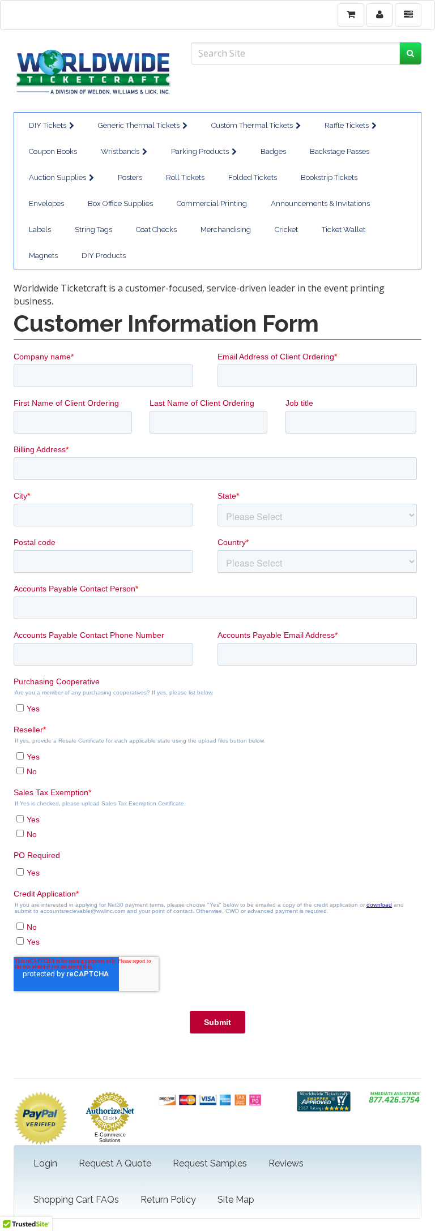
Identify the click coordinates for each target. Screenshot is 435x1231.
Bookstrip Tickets (329, 177)
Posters (130, 177)
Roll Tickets (185, 177)
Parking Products (200, 151)
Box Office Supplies (120, 203)
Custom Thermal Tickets (252, 125)
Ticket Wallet (343, 229)
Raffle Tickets (347, 125)
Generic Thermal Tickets (139, 125)
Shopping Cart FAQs (76, 1199)
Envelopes (46, 203)
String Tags (93, 229)
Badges (273, 151)
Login (45, 1163)
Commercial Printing (212, 203)
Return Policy (168, 1199)
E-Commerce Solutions (110, 1137)
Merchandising (226, 229)
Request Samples (210, 1163)
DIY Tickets (47, 125)
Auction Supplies (57, 177)
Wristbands (120, 151)
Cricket (286, 229)
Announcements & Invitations (320, 203)
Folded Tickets (252, 177)
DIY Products (104, 255)
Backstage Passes (339, 151)
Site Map (236, 1199)
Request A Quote (115, 1163)
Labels (40, 229)
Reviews (286, 1163)
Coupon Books (53, 151)
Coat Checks (156, 229)
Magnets (43, 255)
